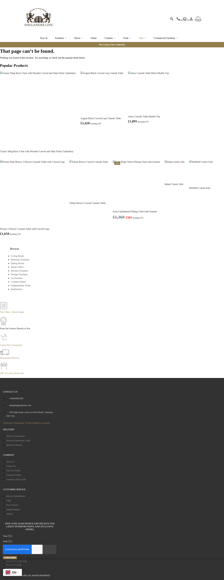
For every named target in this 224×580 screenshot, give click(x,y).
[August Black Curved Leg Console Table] (102, 92)
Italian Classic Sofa (174, 184)
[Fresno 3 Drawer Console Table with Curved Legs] (32, 192)
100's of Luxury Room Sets (12, 373)
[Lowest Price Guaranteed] (4, 341)
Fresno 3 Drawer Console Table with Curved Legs (24, 229)
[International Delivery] (4, 354)
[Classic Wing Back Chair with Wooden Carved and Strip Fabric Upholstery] (38, 109)
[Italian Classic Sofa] (174, 170)
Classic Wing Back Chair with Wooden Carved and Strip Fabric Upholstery (36, 151)
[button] (198, 17)
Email (5, 541)
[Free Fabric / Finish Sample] (3, 308)
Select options (148, 128)
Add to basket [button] (102, 130)
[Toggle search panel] (56, 17)
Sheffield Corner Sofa (199, 188)
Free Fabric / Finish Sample (12, 312)
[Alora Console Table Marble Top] (148, 91)
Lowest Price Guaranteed (11, 345)
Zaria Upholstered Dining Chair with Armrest (135, 211)
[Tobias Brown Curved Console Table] (88, 179)
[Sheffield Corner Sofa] (201, 172)
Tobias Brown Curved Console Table (87, 203)
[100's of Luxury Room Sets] (4, 369)
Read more (38, 157)
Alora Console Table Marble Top (144, 116)
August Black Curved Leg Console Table (101, 118)
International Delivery (9, 358)
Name (5, 536)
